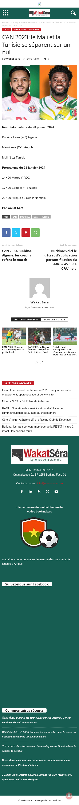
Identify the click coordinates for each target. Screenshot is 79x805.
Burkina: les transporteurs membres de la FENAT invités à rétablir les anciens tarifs (37, 429)
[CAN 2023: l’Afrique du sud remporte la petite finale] (14, 336)
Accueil (5, 22)
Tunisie (45, 217)
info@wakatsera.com (50, 483)
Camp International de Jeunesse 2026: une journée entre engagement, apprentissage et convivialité (36, 392)
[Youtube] (57, 492)
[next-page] (42, 361)
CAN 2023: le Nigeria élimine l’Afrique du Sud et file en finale (39, 349)
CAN (15, 217)
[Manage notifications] (69, 795)
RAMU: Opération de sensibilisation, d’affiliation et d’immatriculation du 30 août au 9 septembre (32, 410)
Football (25, 217)
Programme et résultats (25, 22)
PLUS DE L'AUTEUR (54, 319)
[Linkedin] (31, 492)
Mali (35, 217)
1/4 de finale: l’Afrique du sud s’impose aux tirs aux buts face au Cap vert (64, 350)
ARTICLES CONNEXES (26, 319)
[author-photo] (39, 288)
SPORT (7, 29)
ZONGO (6, 775)
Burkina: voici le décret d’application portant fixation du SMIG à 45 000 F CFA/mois (60, 260)
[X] (16, 232)
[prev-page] (37, 361)
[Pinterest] (25, 232)
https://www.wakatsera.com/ (39, 307)
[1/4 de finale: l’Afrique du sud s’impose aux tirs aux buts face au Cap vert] (65, 336)
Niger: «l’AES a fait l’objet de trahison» (25, 401)
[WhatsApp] (35, 232)
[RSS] (40, 492)
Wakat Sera (13, 58)
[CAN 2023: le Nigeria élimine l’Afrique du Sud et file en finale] (39, 336)
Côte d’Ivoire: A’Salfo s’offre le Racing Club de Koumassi (36, 419)
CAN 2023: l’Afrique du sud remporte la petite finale (13, 349)
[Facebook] (6, 232)
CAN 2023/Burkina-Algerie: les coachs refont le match (17, 255)
